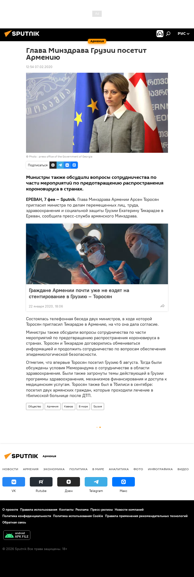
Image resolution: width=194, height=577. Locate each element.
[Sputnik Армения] (23, 38)
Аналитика (119, 469)
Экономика (54, 469)
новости (10, 469)
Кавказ (68, 406)
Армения (52, 406)
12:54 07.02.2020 (39, 67)
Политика (78, 469)
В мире (83, 406)
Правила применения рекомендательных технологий (146, 516)
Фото (138, 469)
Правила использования (38, 509)
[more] (162, 306)
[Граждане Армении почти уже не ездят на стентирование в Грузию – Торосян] (97, 254)
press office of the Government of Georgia (65, 156)
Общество (34, 406)
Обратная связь (14, 522)
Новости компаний (129, 509)
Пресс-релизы (101, 509)
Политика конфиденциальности (26, 516)
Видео (183, 469)
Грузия (97, 406)
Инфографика (160, 469)
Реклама (81, 509)
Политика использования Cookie (78, 516)
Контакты (66, 509)
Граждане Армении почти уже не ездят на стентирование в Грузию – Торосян (79, 293)
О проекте (10, 509)
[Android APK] (17, 535)
